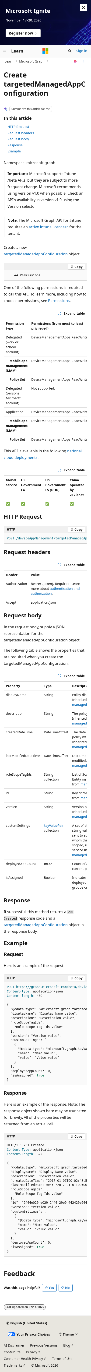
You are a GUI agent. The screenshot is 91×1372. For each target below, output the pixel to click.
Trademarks (13, 1365)
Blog (66, 1345)
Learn (9, 61)
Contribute (12, 1352)
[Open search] (69, 51)
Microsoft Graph (32, 61)
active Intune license (47, 226)
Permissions (59, 300)
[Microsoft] (45, 51)
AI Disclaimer (14, 1345)
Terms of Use (62, 1358)
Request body (18, 139)
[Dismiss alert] (83, 7)
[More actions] (83, 61)
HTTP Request (18, 126)
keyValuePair (54, 825)
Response (15, 145)
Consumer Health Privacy (23, 1358)
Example (14, 151)
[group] (45, 381)
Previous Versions (44, 1345)
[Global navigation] (4, 51)
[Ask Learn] (75, 61)
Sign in (81, 51)
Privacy (31, 1352)
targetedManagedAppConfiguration (36, 254)
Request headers (20, 133)
